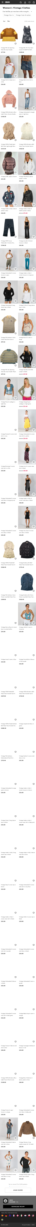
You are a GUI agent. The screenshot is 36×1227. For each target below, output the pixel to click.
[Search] (21, 2)
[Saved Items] (29, 2)
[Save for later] (16, 44)
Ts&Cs (33, 1224)
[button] (2, 1215)
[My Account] (25, 2)
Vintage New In (9, 15)
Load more (18, 1190)
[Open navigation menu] (2, 2)
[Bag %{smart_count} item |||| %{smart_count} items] (34, 2)
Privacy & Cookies (26, 1224)
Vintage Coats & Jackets (23, 15)
